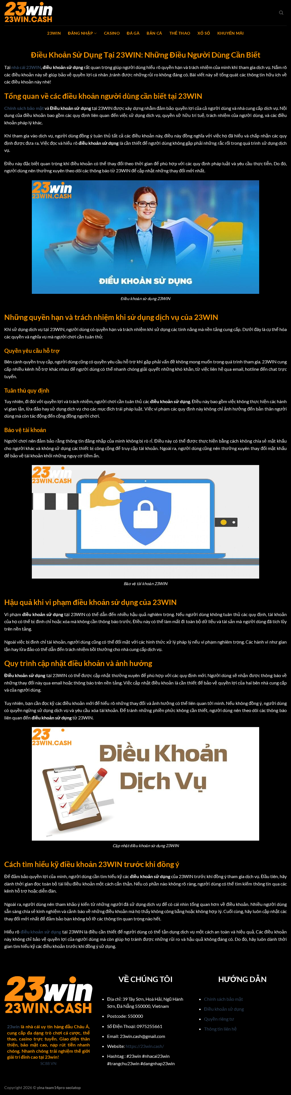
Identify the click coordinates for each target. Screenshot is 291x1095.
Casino (112, 33)
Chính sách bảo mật (223, 999)
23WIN (54, 33)
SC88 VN (48, 1063)
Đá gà (133, 33)
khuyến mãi (230, 33)
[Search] (281, 13)
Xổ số (204, 33)
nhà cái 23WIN (26, 67)
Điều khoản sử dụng (224, 1009)
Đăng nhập (80, 33)
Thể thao (179, 33)
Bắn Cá (154, 33)
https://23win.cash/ (145, 1046)
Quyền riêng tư (219, 1018)
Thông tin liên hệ (220, 1028)
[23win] (32, 13)
